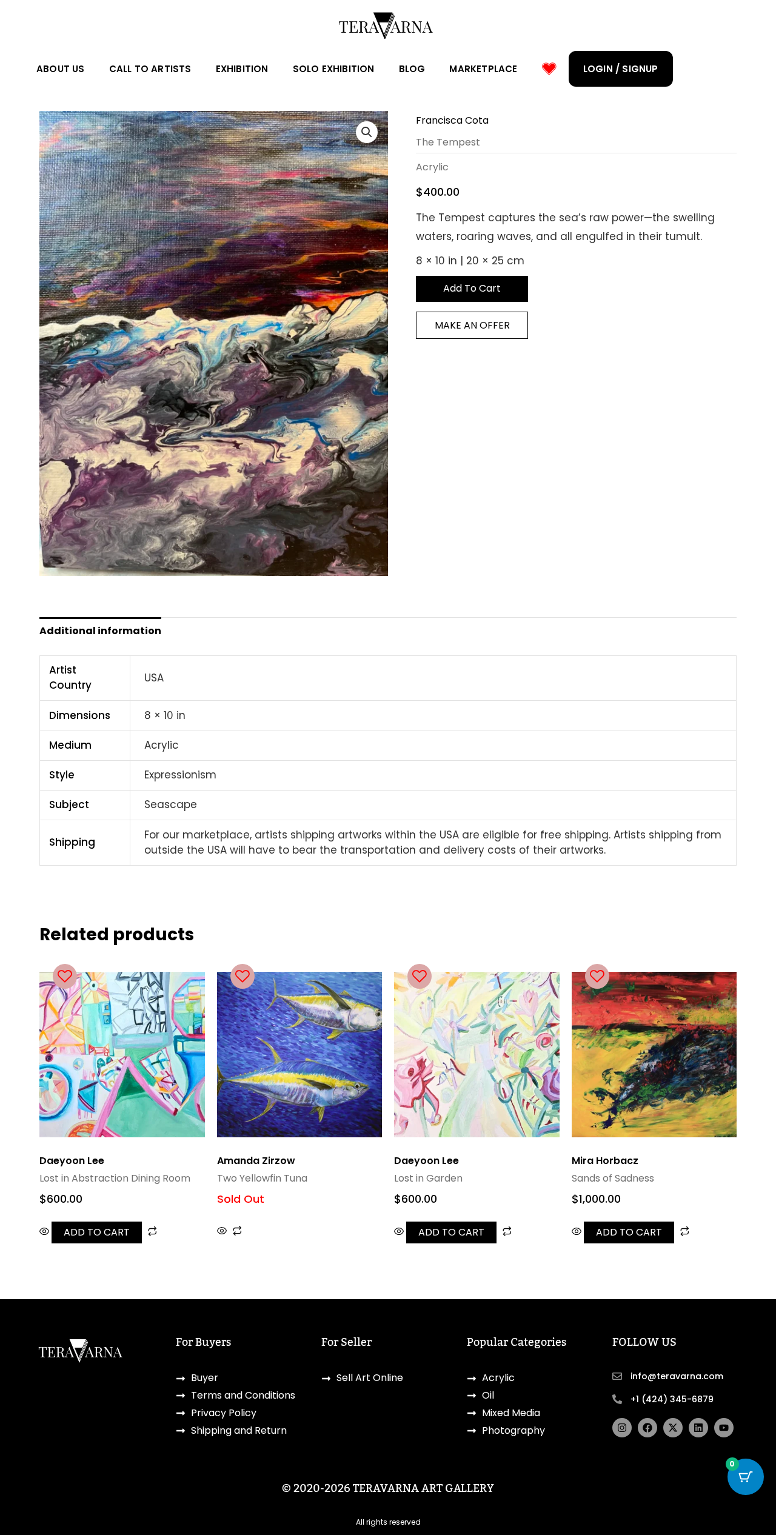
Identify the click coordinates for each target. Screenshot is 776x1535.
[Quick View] (45, 1232)
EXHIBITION (242, 68)
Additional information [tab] (100, 631)
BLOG (412, 68)
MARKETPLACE (483, 68)
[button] (367, 132)
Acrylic (432, 167)
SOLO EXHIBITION (334, 68)
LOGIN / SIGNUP (620, 68)
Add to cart (472, 288)
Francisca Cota (452, 120)
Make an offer (472, 325)
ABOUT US (60, 68)
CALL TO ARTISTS (150, 68)
